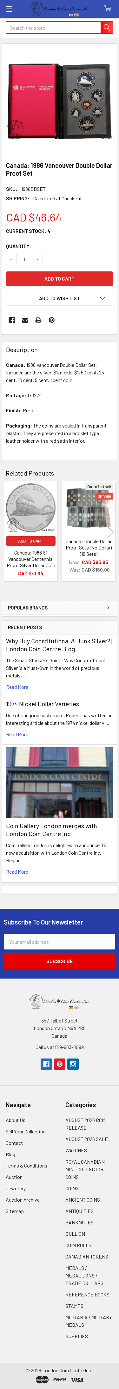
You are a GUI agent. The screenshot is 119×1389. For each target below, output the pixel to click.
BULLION (75, 1234)
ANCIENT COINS (82, 1200)
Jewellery (16, 1188)
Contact (14, 1143)
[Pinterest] (51, 320)
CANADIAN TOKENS (86, 1256)
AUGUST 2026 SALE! (87, 1139)
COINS (72, 1188)
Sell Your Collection (26, 1131)
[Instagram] (73, 1064)
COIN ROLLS (78, 1245)
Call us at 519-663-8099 (60, 1047)
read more (17, 687)
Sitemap (15, 1211)
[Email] (25, 320)
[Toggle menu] (8, 8)
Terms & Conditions (26, 1165)
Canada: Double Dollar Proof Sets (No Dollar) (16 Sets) (89, 547)
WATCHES (76, 1150)
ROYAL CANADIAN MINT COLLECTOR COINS (85, 1169)
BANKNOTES (79, 1222)
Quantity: (18, 246)
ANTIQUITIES (79, 1211)
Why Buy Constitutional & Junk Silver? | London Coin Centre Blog (59, 644)
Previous (8, 532)
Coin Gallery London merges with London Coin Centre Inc (51, 829)
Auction (14, 1177)
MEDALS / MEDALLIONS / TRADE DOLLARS (84, 1275)
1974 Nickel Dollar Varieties (42, 703)
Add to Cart (30, 540)
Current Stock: (28, 231)
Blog (10, 1154)
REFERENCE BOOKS (87, 1294)
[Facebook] (11, 320)
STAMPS (74, 1306)
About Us (15, 1120)
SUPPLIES (76, 1336)
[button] (59, 298)
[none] (59, 100)
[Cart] (109, 9)
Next (110, 532)
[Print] (38, 320)
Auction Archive (23, 1200)
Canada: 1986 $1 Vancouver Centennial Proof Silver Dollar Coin (31, 558)
